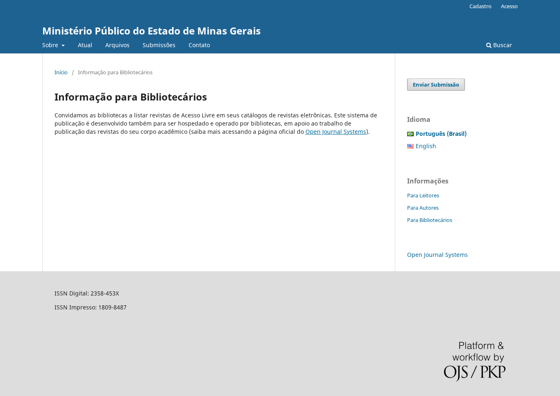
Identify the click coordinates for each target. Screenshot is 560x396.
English (426, 146)
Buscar (502, 45)
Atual (85, 45)
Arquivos (117, 45)
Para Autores (423, 207)
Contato (199, 45)
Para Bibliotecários (429, 220)
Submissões (159, 45)
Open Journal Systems (335, 131)
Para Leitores (423, 195)
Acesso (509, 6)
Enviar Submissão (436, 84)
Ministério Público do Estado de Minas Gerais (151, 30)
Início (61, 72)
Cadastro (480, 6)
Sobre (51, 45)
